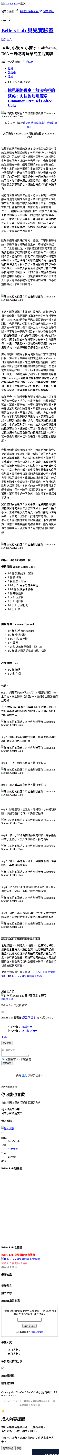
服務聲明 (35, 1405)
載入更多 (7, 1043)
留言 (33, 1017)
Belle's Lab (7, 998)
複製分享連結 (9, 1267)
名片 (10, 76)
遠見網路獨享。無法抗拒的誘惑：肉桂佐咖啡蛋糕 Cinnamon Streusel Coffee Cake (31, 98)
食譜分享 (27, 1026)
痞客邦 (26, 1017)
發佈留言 (7, 1063)
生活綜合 (28, 61)
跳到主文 (6, 39)
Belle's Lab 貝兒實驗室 (27, 30)
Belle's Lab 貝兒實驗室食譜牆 (18, 1254)
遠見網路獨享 (29, 1030)
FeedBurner (36, 1331)
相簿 (10, 68)
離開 (19, 1448)
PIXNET (15, 1401)
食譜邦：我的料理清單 (14, 1263)
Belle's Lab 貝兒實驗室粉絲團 (25, 976)
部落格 (12, 72)
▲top (4, 1036)
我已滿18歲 (8, 1448)
